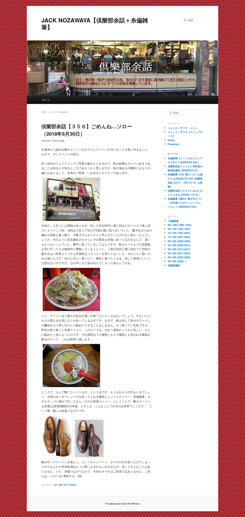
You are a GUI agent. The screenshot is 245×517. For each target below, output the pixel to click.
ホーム (46, 100)
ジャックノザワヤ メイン (183, 128)
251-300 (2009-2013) (179, 245)
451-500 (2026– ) (177, 261)
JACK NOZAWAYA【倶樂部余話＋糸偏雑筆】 (94, 23)
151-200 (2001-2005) (179, 237)
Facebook (173, 144)
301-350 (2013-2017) (179, 249)
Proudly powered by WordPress (122, 503)
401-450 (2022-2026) (179, 257)
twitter (171, 140)
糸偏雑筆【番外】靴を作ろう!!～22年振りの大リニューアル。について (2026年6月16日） (185, 202)
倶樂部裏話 (174, 265)
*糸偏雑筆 (173, 221)
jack (62, 140)
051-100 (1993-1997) (179, 229)
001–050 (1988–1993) (179, 225)
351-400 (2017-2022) (65, 485)
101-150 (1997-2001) (179, 233)
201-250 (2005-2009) (179, 241)
